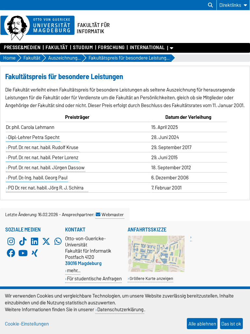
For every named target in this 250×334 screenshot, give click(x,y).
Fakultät (57, 47)
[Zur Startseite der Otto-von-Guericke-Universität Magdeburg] (37, 28)
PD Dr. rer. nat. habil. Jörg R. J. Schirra (48, 188)
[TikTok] (23, 241)
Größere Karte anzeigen (151, 278)
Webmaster (113, 214)
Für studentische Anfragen (94, 278)
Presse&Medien (22, 47)
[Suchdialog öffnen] (210, 5)
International (147, 47)
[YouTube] (23, 253)
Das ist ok (231, 324)
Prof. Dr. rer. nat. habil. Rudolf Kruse (43, 147)
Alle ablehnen (202, 324)
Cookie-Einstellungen (27, 324)
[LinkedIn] (34, 241)
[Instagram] (11, 241)
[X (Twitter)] (46, 241)
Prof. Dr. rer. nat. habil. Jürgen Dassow (46, 168)
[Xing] (34, 253)
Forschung (111, 47)
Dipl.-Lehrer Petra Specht (34, 137)
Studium (83, 47)
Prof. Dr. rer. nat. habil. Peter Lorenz (43, 157)
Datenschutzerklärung (120, 309)
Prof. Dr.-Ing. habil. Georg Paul (37, 178)
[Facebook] (11, 253)
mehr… (73, 270)
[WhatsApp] (58, 241)
